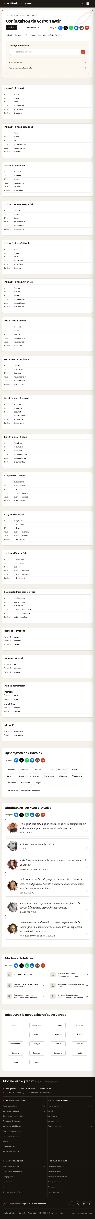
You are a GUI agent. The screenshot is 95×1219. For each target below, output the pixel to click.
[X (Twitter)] (77, 1203)
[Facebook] (71, 1203)
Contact (22, 1213)
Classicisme (77, 776)
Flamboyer (36, 1025)
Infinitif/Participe (55, 35)
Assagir (15, 1025)
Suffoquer (58, 1025)
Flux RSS (42, 1213)
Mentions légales (9, 1213)
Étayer (79, 1035)
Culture (50, 769)
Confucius (26, 833)
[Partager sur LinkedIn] (76, 28)
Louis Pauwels (28, 912)
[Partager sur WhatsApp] (71, 28)
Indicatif (9, 35)
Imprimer (11, 27)
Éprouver (24, 769)
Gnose (21, 776)
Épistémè (37, 769)
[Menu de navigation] (88, 3)
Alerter (58, 1044)
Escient (74, 769)
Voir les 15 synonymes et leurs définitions (23, 791)
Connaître (11, 769)
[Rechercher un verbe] (83, 52)
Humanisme (49, 776)
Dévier (15, 1062)
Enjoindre (79, 1044)
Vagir (37, 1062)
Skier (15, 1035)
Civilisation (11, 782)
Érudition (62, 769)
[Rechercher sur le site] (82, 3)
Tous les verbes (47, 62)
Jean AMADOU (27, 893)
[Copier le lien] (87, 28)
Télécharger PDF (33, 27)
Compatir (79, 1025)
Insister (79, 1053)
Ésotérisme (34, 776)
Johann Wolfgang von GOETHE (36, 869)
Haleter (58, 1035)
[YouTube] (83, 1203)
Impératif (42, 35)
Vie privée (32, 1213)
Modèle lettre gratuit (19, 3)
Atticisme (63, 776)
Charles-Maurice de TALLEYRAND (38, 936)
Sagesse (39, 782)
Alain (23, 849)
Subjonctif (19, 35)
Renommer (58, 1053)
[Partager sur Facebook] (60, 28)
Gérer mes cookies (56, 1213)
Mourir (37, 1035)
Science (10, 776)
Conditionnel (31, 35)
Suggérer (37, 1053)
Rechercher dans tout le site (47, 68)
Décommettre (15, 1044)
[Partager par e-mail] (81, 28)
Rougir (37, 1044)
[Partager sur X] (65, 28)
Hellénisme (25, 782)
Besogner (15, 1053)
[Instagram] (89, 1203)
